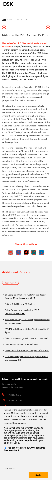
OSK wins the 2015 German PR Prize (20, 20)
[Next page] (48, 27)
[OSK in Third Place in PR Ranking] (26, 304)
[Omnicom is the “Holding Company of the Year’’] (26, 350)
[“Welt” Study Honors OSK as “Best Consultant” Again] (26, 330)
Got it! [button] (38, 475)
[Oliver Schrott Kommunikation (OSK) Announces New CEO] (26, 311)
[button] (10, 252)
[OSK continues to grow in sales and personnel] (26, 338)
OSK (4, 19)
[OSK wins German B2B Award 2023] (26, 344)
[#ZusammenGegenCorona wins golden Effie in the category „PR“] (26, 358)
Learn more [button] (9, 468)
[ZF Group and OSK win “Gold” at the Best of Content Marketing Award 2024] (26, 296)
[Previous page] (4, 27)
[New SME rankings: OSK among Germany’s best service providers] (26, 321)
